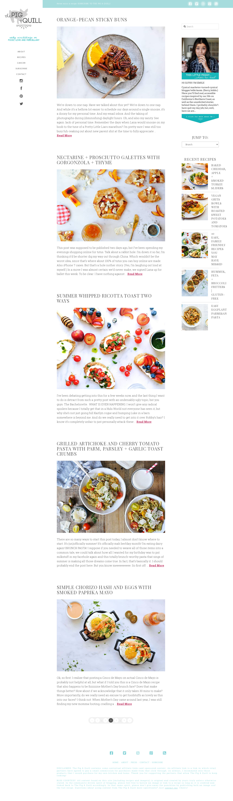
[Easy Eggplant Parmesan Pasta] (195, 317)
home (116, 762)
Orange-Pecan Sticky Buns (92, 19)
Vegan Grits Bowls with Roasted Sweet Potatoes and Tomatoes (219, 211)
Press (134, 762)
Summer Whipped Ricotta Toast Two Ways (104, 298)
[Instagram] (203, 3)
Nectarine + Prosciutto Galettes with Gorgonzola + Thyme (108, 159)
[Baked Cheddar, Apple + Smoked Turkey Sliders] (195, 176)
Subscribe (157, 762)
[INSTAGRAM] (21, 81)
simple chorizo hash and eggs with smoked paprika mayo (104, 589)
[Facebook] (190, 3)
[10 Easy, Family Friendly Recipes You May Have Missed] (195, 245)
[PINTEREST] (21, 96)
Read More (64, 135)
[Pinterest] (209, 3)
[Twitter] (196, 3)
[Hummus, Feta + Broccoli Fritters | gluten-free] (195, 283)
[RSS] (216, 3)
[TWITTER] (21, 104)
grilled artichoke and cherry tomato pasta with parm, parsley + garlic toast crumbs (110, 448)
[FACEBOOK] (21, 89)
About (124, 762)
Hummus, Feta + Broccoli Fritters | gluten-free (218, 285)
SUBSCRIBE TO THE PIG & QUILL (94, 3)
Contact (144, 762)
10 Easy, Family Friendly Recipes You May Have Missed (218, 249)
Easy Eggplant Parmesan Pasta (219, 311)
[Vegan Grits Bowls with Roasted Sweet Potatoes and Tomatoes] (195, 207)
